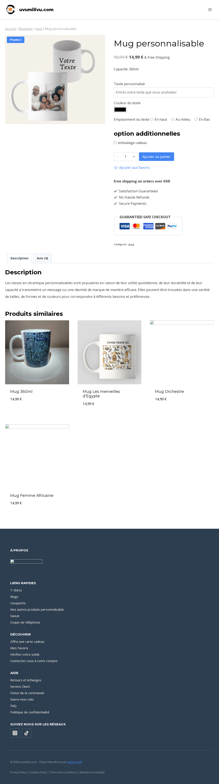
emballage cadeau (132, 142)
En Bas (204, 119)
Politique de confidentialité (29, 712)
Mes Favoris (19, 648)
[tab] (19, 258)
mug (131, 244)
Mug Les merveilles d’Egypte (101, 394)
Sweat (14, 616)
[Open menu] (210, 9)
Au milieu (182, 119)
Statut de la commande (27, 693)
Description (19, 258)
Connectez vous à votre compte (34, 661)
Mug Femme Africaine (31, 495)
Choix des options (37, 413)
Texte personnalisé (129, 84)
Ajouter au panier (156, 156)
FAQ (13, 706)
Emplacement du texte (131, 119)
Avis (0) (42, 258)
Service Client (20, 686)
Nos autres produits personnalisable (37, 609)
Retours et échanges (25, 680)
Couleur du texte (127, 103)
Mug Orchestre (169, 391)
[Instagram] (15, 733)
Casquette (18, 603)
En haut (160, 119)
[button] (132, 167)
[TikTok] (26, 733)
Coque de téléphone (25, 622)
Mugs (14, 596)
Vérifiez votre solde (25, 654)
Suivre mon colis (22, 699)
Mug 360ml (21, 391)
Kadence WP (74, 762)
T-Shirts (16, 590)
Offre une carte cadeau (27, 641)
